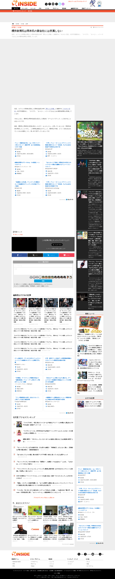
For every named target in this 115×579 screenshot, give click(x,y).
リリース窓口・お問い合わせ (29, 570)
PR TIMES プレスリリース (83, 570)
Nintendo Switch (17, 561)
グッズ (69, 564)
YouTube (96, 554)
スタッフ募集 (57, 573)
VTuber (51, 566)
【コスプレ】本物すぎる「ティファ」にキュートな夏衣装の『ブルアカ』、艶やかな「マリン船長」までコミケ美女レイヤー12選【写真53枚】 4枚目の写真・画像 (43, 336)
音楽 (88, 564)
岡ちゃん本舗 (18, 234)
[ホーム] (13, 23)
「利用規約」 (32, 286)
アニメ (88, 561)
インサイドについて (17, 570)
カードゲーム (90, 566)
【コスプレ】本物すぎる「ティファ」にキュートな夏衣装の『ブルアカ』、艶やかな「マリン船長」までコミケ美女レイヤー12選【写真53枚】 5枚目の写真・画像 (43, 343)
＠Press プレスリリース (95, 570)
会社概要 (51, 570)
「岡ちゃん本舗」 (50, 108)
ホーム (16, 8)
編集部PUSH (74, 8)
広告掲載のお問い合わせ (42, 570)
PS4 (14, 566)
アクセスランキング (20, 11)
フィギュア (71, 561)
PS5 (40, 8)
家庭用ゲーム (15, 559)
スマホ (47, 8)
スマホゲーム (34, 561)
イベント (52, 564)
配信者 (64, 8)
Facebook (89, 554)
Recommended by (66, 544)
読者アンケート (86, 8)
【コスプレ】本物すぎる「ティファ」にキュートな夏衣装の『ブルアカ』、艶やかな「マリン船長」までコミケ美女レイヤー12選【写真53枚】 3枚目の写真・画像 (43, 330)
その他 (87, 559)
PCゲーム (55, 8)
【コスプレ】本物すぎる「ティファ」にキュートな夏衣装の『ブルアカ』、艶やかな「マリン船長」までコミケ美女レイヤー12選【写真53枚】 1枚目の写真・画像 (43, 349)
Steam (32, 566)
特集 (31, 11)
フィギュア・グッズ (72, 559)
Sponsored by (62, 199)
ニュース (52, 561)
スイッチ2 (24, 8)
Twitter (82, 554)
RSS (102, 554)
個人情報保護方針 (59, 570)
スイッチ (32, 8)
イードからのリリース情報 (70, 570)
